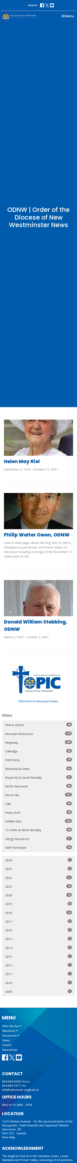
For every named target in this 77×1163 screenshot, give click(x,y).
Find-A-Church (37, 725)
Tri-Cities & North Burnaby (37, 830)
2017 (37, 921)
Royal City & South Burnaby (37, 777)
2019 (37, 904)
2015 (37, 939)
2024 (37, 860)
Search (32, 5)
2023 (37, 869)
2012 (37, 965)
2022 (37, 878)
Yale (37, 804)
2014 (37, 948)
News (6, 1040)
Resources (10, 1035)
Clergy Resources (37, 839)
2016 (37, 930)
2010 (37, 983)
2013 (37, 956)
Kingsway (37, 742)
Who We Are (11, 1026)
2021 (37, 886)
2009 (37, 991)
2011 (37, 974)
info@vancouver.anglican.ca (20, 1090)
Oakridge (37, 751)
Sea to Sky (37, 795)
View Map (8, 1137)
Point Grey (37, 760)
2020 (37, 895)
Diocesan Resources (37, 734)
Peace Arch (37, 812)
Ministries (9, 1031)
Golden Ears (37, 821)
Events (7, 1045)
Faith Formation (37, 847)
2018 (37, 913)
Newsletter (10, 1050)
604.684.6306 (11, 1081)
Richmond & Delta (37, 769)
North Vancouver (37, 786)
